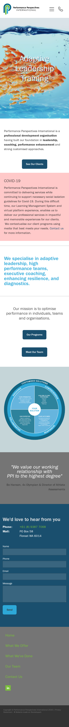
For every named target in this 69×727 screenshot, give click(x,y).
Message (7, 583)
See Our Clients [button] (34, 164)
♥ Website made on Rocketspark (27, 712)
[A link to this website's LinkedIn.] (8, 688)
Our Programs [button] (34, 334)
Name (6, 546)
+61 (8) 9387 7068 (33, 527)
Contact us (56, 228)
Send (10, 609)
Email (5, 571)
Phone (6, 559)
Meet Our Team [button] (34, 352)
